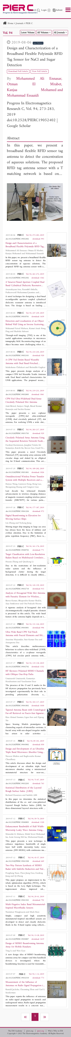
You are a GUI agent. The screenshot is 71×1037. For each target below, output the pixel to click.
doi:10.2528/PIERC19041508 (17, 861)
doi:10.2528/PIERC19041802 (17, 705)
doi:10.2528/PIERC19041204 (17, 511)
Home (10, 23)
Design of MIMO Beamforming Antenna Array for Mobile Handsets (25, 945)
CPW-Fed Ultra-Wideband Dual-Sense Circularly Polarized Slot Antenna (23, 400)
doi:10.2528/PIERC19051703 (17, 433)
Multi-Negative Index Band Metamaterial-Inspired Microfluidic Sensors (26, 906)
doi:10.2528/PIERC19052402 (31, 120)
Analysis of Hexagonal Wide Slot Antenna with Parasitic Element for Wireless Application (25, 595)
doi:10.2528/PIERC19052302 (17, 278)
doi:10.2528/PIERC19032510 (17, 978)
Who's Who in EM (55, 1031)
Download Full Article (18, 71)
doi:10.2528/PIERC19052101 (17, 355)
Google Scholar (19, 126)
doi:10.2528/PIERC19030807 (17, 939)
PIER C (29, 23)
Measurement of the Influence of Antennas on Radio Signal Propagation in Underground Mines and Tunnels (25, 984)
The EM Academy (15, 1031)
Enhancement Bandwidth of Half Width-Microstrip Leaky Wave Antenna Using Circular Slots (25, 828)
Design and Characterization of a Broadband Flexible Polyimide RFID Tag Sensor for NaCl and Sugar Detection (35, 57)
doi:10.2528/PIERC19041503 (17, 900)
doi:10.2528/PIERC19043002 (17, 744)
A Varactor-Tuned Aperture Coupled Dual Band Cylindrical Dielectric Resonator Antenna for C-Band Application (25, 284)
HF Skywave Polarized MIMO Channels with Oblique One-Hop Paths (25, 672)
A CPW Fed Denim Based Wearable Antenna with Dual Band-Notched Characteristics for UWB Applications (23, 361)
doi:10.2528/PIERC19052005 (17, 394)
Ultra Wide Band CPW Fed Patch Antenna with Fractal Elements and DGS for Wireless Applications (25, 633)
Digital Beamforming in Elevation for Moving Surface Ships (23, 517)
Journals (19, 23)
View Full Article (39, 71)
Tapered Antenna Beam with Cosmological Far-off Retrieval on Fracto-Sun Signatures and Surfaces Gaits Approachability (25, 711)
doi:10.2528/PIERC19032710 (17, 589)
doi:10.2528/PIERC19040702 (17, 550)
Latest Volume (27, 33)
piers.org (29, 1031)
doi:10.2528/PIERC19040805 (17, 822)
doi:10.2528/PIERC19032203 (17, 783)
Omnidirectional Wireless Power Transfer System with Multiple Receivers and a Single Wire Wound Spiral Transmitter (25, 478)
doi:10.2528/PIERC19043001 (17, 627)
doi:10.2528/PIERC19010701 (17, 316)
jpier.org (40, 1031)
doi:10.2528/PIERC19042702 (17, 666)
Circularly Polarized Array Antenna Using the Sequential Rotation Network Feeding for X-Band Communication (25, 439)
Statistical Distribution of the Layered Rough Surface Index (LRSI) (23, 789)
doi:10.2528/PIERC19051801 (17, 472)
